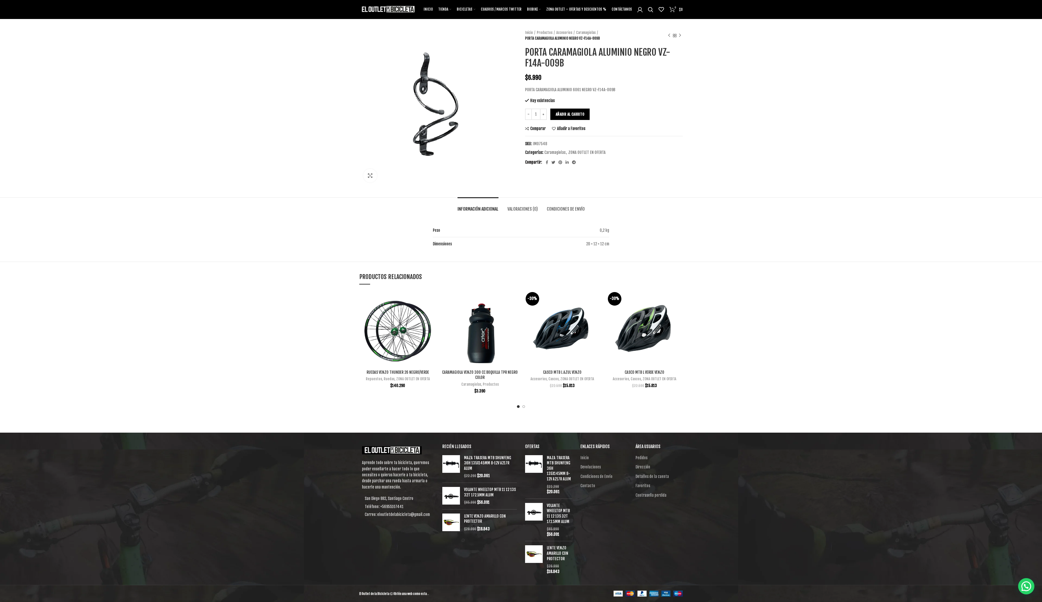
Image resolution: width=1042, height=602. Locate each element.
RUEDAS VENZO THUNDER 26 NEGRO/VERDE (398, 372)
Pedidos (641, 457)
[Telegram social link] (573, 162)
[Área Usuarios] (640, 9)
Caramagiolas (586, 32)
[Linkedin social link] (567, 162)
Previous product (669, 35)
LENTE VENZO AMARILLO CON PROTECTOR (485, 519)
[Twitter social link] (553, 162)
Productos (544, 32)
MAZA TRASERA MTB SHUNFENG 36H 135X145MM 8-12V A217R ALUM (487, 463)
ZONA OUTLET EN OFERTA (587, 152)
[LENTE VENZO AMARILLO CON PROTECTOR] (451, 523)
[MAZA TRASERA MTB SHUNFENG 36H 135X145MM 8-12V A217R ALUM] (451, 467)
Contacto (587, 485)
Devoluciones (590, 467)
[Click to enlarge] (370, 175)
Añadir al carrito (570, 114)
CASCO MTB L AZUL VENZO (562, 372)
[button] (1026, 586)
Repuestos (374, 379)
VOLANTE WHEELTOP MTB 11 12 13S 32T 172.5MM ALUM (490, 492)
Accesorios (564, 32)
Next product (680, 35)
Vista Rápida (432, 311)
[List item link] (396, 507)
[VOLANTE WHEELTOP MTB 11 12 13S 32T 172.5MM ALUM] (451, 496)
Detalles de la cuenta (652, 476)
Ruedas (389, 379)
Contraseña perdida (651, 495)
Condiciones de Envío (566, 209)
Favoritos (643, 485)
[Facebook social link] (547, 162)
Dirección (643, 467)
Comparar (538, 129)
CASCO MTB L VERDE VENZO (644, 372)
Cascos (553, 379)
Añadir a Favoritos (571, 129)
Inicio (529, 32)
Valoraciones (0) (522, 209)
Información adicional (478, 209)
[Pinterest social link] (560, 162)
